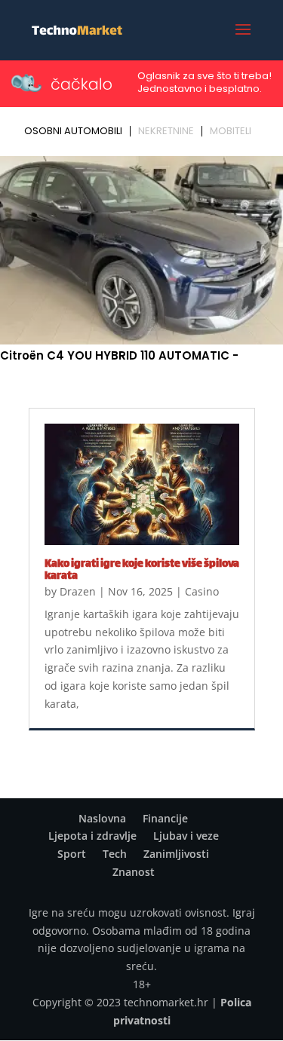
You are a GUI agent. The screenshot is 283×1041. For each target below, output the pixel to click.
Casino (202, 591)
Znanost (133, 872)
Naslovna (102, 818)
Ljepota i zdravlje (92, 835)
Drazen (78, 591)
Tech (115, 854)
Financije (165, 818)
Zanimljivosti (176, 854)
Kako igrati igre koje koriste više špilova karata (142, 570)
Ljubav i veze (186, 835)
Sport (71, 854)
